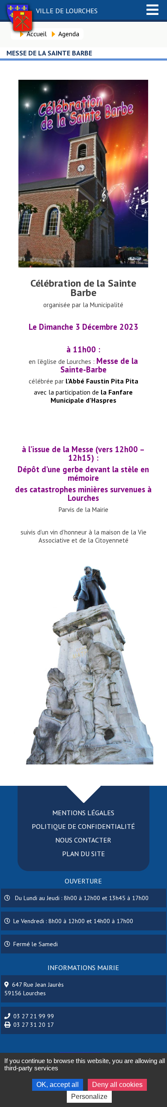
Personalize (89, 1096)
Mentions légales (83, 812)
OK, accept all (57, 1084)
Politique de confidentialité (83, 826)
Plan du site (83, 853)
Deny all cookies (117, 1084)
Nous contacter (83, 840)
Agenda (68, 33)
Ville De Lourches (67, 10)
